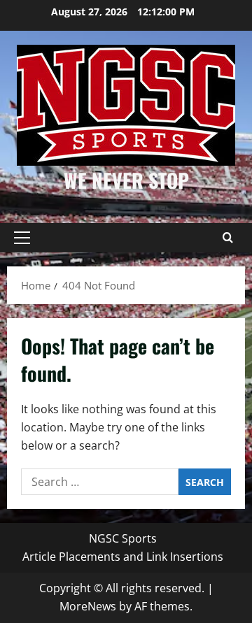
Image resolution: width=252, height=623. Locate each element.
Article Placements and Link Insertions (122, 556)
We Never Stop (126, 180)
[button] (22, 237)
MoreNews (87, 606)
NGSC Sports (123, 538)
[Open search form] (227, 237)
